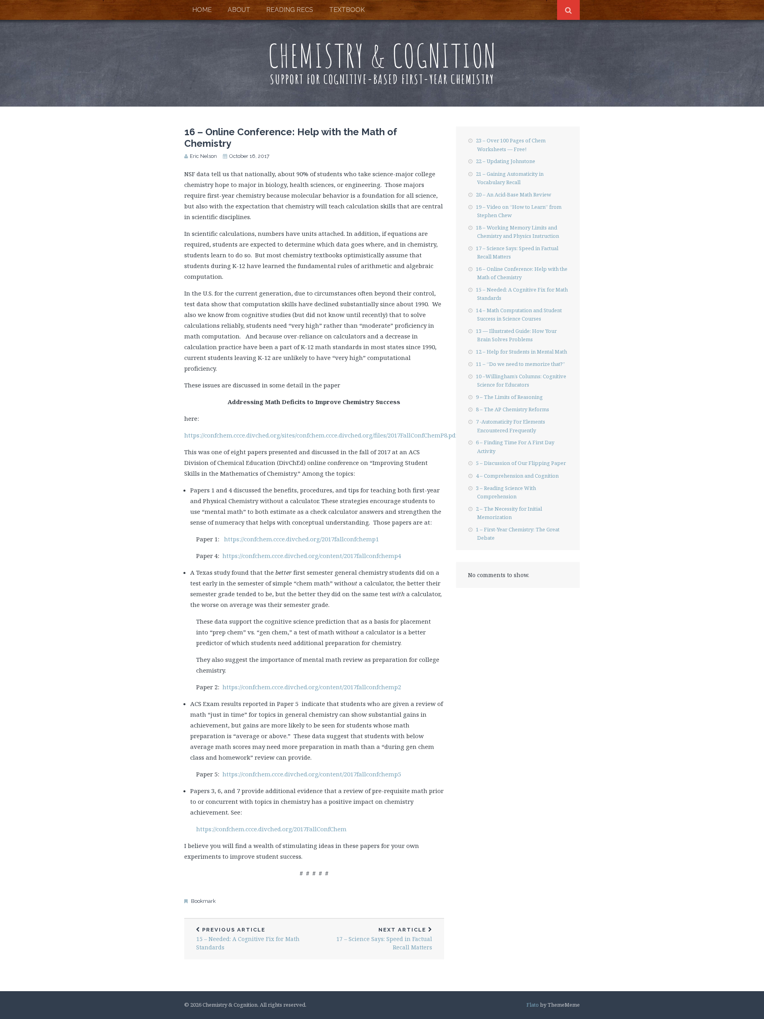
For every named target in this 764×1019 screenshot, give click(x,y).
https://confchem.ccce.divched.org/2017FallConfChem (271, 829)
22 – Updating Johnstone (505, 161)
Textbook (347, 10)
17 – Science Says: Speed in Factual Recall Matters (384, 939)
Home (202, 10)
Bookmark (203, 901)
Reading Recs (289, 10)
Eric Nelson (203, 156)
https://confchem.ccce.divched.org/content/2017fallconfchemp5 (311, 774)
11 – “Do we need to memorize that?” (520, 364)
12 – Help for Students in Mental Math (521, 351)
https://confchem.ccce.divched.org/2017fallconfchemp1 (301, 539)
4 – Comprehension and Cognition (517, 475)
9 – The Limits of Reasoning (509, 397)
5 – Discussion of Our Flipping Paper (521, 463)
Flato (532, 1004)
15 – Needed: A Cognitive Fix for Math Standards (248, 939)
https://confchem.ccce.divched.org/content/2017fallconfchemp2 (311, 687)
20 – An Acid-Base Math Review (513, 194)
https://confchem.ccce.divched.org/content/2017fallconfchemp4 (311, 556)
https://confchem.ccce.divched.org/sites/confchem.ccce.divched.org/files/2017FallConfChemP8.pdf (321, 435)
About (239, 10)
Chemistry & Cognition (382, 55)
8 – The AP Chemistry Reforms (512, 409)
